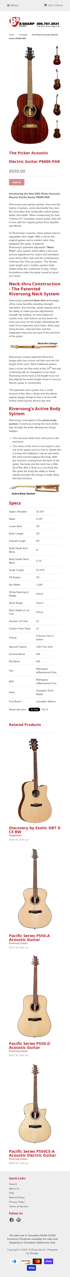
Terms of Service (18, 1206)
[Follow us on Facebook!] (12, 1221)
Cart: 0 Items (55, 5)
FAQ (11, 1193)
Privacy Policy (17, 1201)
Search (13, 1184)
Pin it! (45, 709)
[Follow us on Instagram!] (19, 1221)
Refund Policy (17, 1197)
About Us (14, 1188)
